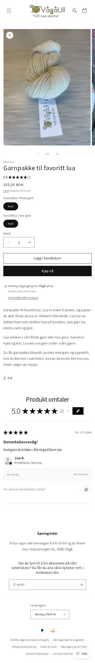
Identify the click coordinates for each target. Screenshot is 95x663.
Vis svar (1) (13, 474)
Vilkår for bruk (48, 646)
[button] (9, 11)
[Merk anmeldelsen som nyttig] (86, 489)
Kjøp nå (47, 271)
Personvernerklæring (24, 646)
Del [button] (10, 378)
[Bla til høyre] (57, 154)
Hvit (10, 206)
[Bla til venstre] (38, 154)
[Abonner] (81, 584)
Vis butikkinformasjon (23, 298)
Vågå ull (24, 639)
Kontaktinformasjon (37, 653)
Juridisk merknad (63, 653)
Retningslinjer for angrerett (68, 639)
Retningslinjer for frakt (74, 646)
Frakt (6, 190)
